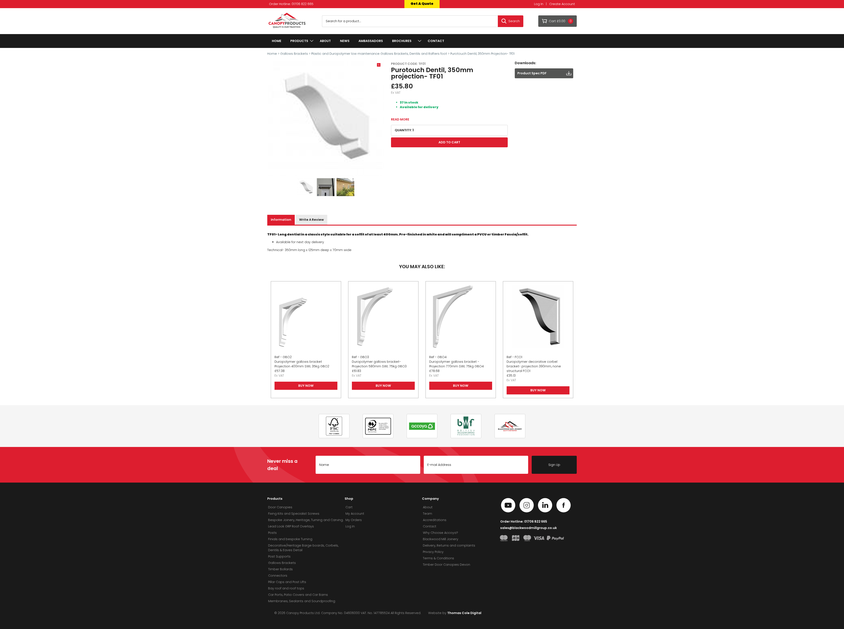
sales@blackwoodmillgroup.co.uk (528, 528)
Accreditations (434, 520)
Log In (538, 4)
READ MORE (400, 119)
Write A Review (311, 219)
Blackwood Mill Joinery (440, 539)
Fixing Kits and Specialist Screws (293, 513)
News (344, 41)
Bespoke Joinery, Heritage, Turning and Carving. (306, 520)
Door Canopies (280, 507)
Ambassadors (370, 41)
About (325, 41)
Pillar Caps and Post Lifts (287, 582)
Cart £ (560, 21)
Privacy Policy (433, 552)
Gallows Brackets (294, 53)
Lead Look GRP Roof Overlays (291, 526)
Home (276, 41)
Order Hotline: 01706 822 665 (291, 4)
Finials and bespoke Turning (290, 539)
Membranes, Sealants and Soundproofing (301, 601)
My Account (355, 513)
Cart (349, 507)
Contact (436, 41)
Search (514, 21)
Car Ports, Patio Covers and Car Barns (298, 595)
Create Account (562, 4)
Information (281, 219)
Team (427, 513)
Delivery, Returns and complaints (449, 545)
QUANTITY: (403, 130)
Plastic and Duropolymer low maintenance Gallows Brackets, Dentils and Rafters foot (379, 53)
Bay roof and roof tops (286, 588)
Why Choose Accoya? (440, 533)
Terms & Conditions (438, 558)
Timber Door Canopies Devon (446, 564)
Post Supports (279, 556)
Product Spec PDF (532, 73)
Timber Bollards (280, 569)
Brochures (401, 41)
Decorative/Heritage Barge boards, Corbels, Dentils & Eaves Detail (303, 547)
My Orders (354, 520)
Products (299, 41)
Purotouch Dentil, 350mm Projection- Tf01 (482, 53)
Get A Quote (422, 3)
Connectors (277, 575)
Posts (272, 533)
